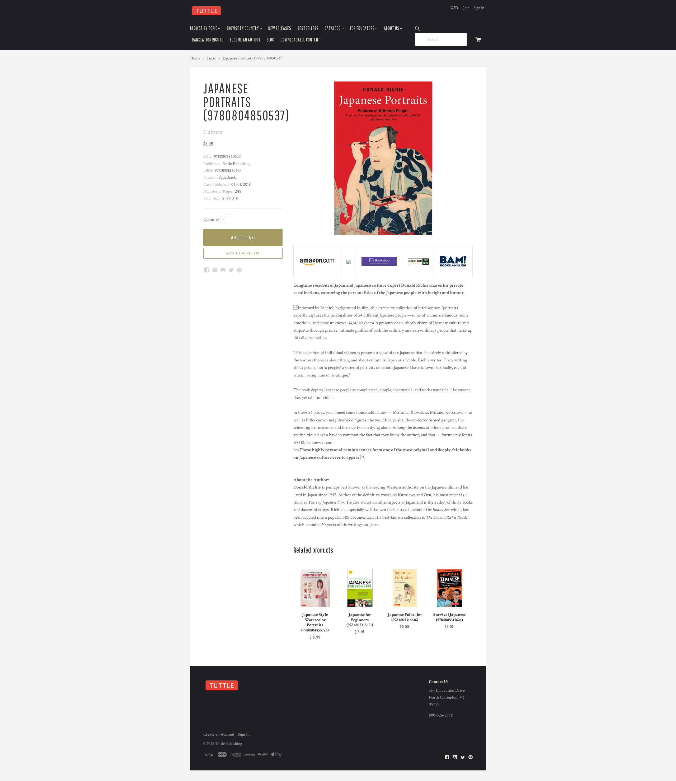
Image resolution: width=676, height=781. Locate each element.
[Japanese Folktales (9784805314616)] (404, 587)
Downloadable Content (300, 39)
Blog (270, 39)
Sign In (244, 734)
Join (466, 7)
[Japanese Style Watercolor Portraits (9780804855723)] (315, 587)
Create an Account (218, 734)
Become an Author (245, 39)
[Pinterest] (470, 757)
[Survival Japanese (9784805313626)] (449, 587)
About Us (392, 28)
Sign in (478, 7)
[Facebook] (447, 757)
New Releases (279, 28)
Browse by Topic (204, 28)
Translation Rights (207, 39)
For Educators (362, 28)
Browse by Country (243, 28)
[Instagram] (455, 757)
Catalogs (333, 28)
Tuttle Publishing (228, 743)
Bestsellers (308, 28)
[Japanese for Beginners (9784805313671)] (360, 587)
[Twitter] (463, 757)
